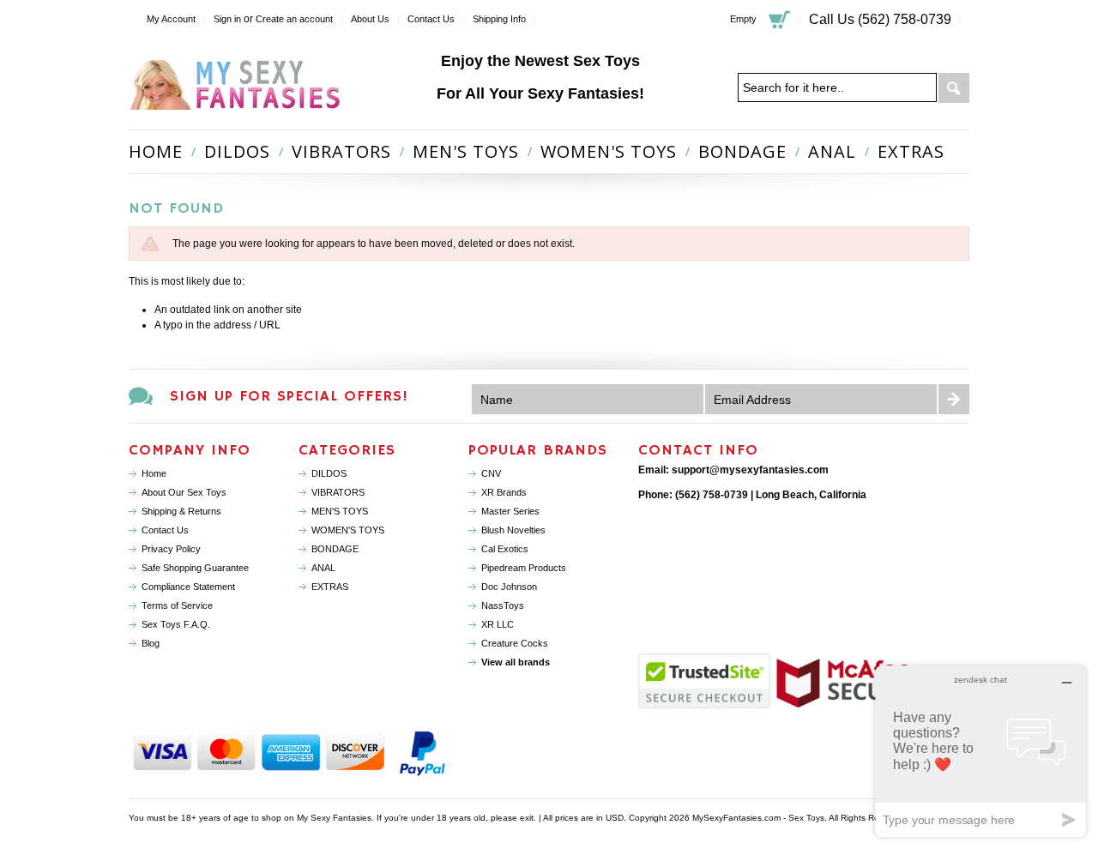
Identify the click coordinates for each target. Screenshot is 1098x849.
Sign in (227, 19)
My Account (171, 19)
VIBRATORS (341, 151)
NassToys (502, 605)
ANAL (832, 151)
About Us (370, 19)
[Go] (953, 88)
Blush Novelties (513, 530)
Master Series (510, 511)
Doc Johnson (509, 586)
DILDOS (237, 151)
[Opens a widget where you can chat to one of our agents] (980, 751)
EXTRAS (911, 151)
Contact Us (431, 19)
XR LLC (497, 624)
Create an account (294, 19)
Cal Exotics (504, 549)
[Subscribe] (953, 399)
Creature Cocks (514, 643)
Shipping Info (499, 19)
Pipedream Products (523, 568)
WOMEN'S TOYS (608, 151)
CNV (491, 473)
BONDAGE (742, 151)
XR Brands (504, 492)
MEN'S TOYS (466, 151)
